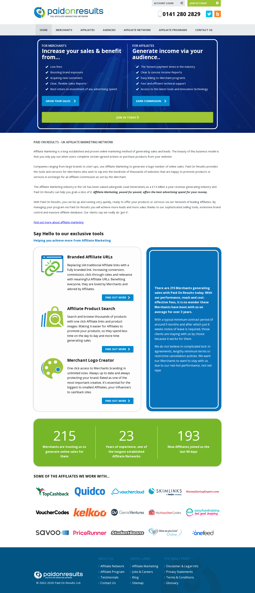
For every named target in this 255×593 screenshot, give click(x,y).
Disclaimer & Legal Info (182, 566)
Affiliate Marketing (145, 566)
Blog (135, 577)
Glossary (172, 583)
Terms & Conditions (180, 577)
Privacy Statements (179, 572)
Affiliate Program (112, 572)
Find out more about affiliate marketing (59, 222)
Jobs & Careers (142, 572)
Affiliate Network (112, 566)
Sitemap (138, 583)
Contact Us (108, 583)
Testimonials (109, 577)
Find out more (115, 297)
